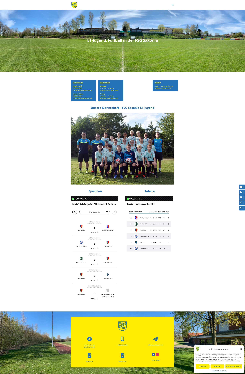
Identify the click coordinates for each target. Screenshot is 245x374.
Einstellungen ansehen (233, 366)
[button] (241, 349)
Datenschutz (216, 370)
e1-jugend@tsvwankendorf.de (82, 90)
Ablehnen (217, 366)
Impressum (223, 370)
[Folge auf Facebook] (153, 354)
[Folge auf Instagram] (157, 354)
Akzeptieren (202, 366)
